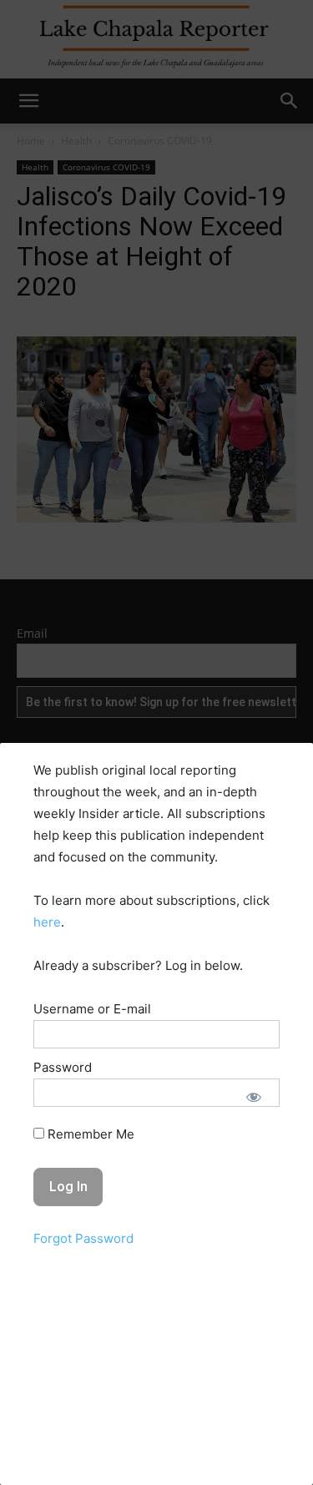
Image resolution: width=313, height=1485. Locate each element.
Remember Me (89, 1134)
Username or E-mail (92, 1009)
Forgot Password (83, 1238)
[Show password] (254, 1096)
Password (62, 1067)
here (47, 922)
